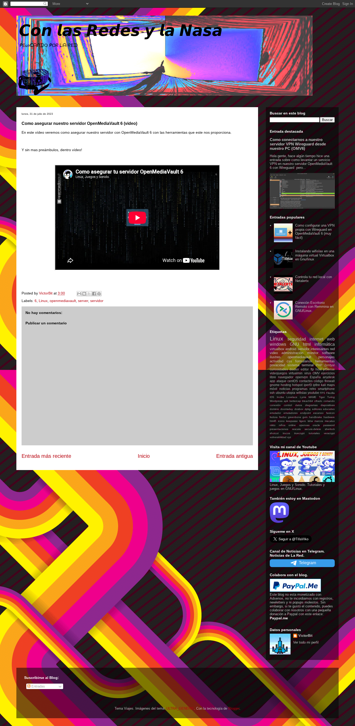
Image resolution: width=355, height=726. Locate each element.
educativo (329, 409)
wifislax (301, 392)
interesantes (320, 349)
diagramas (311, 405)
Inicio (144, 456)
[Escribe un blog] (84, 293)
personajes (326, 357)
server (83, 301)
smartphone (326, 388)
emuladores (291, 413)
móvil (273, 388)
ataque (281, 381)
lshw (310, 421)
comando (329, 401)
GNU (294, 344)
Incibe (280, 397)
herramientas (325, 361)
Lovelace (291, 397)
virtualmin (296, 373)
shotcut (274, 433)
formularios (303, 361)
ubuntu (281, 392)
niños (282, 425)
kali (323, 385)
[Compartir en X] (89, 293)
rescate (296, 429)
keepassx (292, 421)
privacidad (277, 365)
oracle (316, 425)
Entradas (37, 686)
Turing (331, 397)
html (307, 344)
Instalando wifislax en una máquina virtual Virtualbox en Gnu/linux (314, 255)
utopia (290, 392)
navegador (285, 377)
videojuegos (278, 373)
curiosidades (279, 369)
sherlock (330, 429)
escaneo (318, 413)
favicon (330, 413)
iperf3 (308, 385)
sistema (293, 365)
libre (273, 377)
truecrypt (299, 433)
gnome (275, 385)
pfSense (329, 369)
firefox (282, 417)
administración (292, 353)
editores (317, 409)
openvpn (301, 377)
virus (307, 373)
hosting (286, 385)
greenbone (294, 417)
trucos (286, 433)
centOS (292, 381)
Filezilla (330, 392)
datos (298, 405)
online (292, 425)
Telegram (307, 563)
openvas (304, 425)
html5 (273, 421)
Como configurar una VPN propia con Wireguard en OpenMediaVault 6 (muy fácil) (314, 231)
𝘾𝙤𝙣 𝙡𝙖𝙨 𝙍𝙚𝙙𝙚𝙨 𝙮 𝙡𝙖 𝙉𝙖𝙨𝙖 (120, 30)
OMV (316, 373)
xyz (289, 437)
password (329, 425)
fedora (274, 417)
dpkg (308, 409)
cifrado (318, 401)
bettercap (295, 401)
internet (316, 339)
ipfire (316, 385)
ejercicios (328, 373)
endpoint (305, 413)
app (272, 381)
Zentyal (329, 365)
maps (331, 385)
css (289, 361)
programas (299, 388)
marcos (318, 421)
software (328, 353)
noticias (284, 388)
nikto (272, 425)
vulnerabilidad (278, 437)
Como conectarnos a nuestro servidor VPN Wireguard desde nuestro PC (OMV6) (298, 144)
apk (286, 401)
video (274, 353)
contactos (306, 381)
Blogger (233, 708)
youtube (313, 392)
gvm (305, 417)
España (315, 377)
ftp (312, 369)
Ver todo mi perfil (306, 642)
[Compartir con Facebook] (94, 293)
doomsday (286, 409)
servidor (96, 301)
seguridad (296, 339)
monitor (312, 353)
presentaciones (279, 429)
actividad (276, 361)
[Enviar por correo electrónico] (79, 293)
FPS (322, 392)
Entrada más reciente (46, 456)
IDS (272, 397)
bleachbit (307, 401)
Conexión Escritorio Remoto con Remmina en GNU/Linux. (314, 307)
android (290, 349)
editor (305, 369)
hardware (329, 417)
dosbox (298, 409)
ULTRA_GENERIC (180, 708)
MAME (312, 397)
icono (281, 421)
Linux (43, 301)
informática (324, 344)
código (318, 381)
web (331, 339)
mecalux (330, 421)
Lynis (303, 397)
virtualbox (277, 349)
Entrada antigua (234, 456)
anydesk (329, 377)
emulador (275, 413)
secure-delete (313, 429)
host (318, 369)
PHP (319, 365)
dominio (274, 409)
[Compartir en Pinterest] (99, 293)
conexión (275, 405)
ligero (302, 421)
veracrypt (329, 433)
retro (313, 388)
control (288, 405)
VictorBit (305, 636)
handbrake (315, 417)
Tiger (322, 397)
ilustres (275, 357)
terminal (308, 365)
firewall (330, 381)
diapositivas (328, 405)
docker (294, 369)
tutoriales (314, 433)
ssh (272, 392)
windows (278, 344)
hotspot (297, 385)
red (332, 349)
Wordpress (276, 401)
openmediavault (63, 301)
